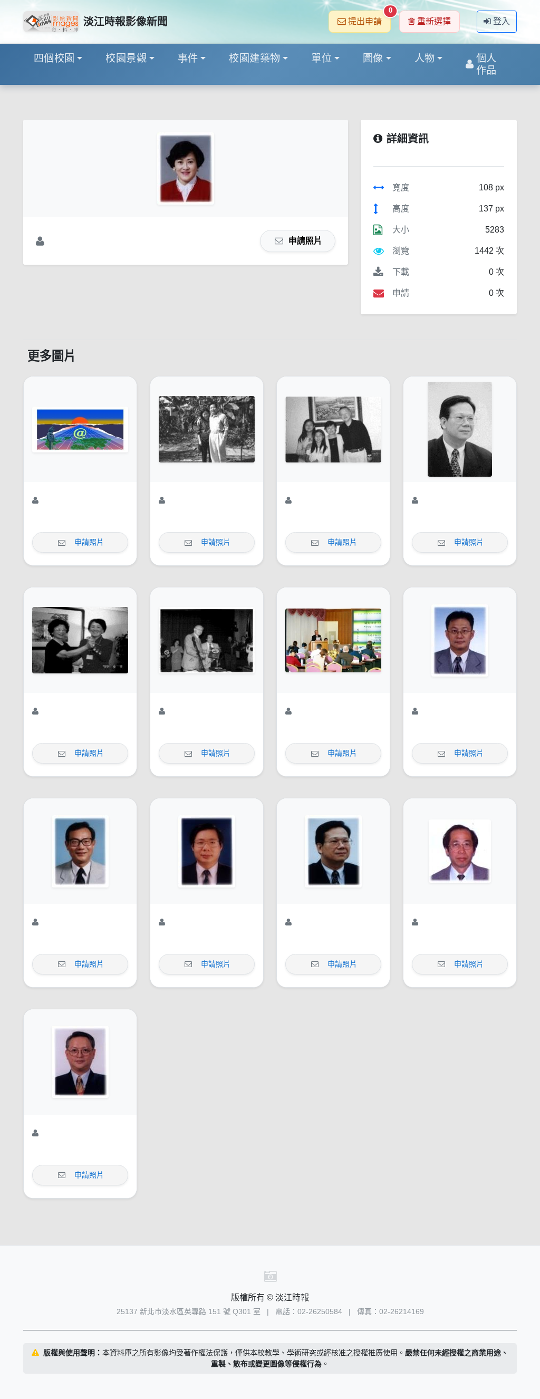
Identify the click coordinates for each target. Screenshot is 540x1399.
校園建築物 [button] (254, 58)
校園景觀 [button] (126, 58)
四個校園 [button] (54, 58)
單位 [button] (321, 58)
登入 (501, 21)
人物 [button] (424, 58)
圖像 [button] (373, 58)
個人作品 (486, 64)
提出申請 (369, 18)
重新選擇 (434, 21)
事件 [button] (188, 58)
